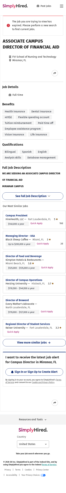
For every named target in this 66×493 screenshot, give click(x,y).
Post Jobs (46, 6)
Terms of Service (49, 465)
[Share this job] (55, 73)
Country (21, 436)
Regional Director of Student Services (28, 324)
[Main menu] (61, 6)
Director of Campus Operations (24, 280)
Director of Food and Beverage (24, 256)
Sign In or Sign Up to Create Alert (36, 372)
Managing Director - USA (20, 235)
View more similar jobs (32, 342)
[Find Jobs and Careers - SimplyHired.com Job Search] (15, 6)
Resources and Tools (31, 419)
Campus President (16, 215)
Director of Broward (17, 300)
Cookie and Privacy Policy (43, 382)
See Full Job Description (30, 196)
